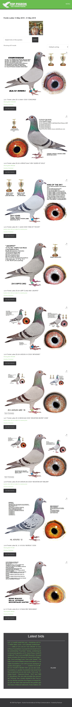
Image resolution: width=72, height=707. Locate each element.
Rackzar (59, 702)
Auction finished (9, 108)
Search (35, 40)
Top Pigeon (17, 4)
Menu (68, 4)
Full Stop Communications (43, 702)
